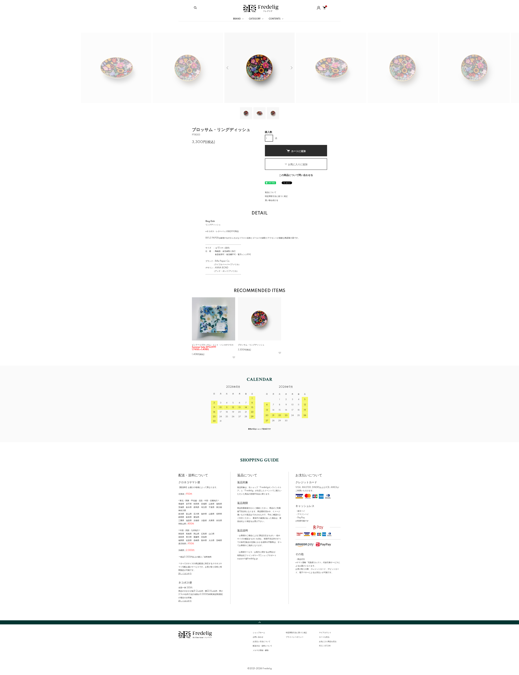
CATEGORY (255, 19)
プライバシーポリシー (294, 637)
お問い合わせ (258, 637)
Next (291, 68)
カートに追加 (298, 151)
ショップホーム (259, 633)
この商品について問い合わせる (296, 175)
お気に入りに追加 (297, 164)
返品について (270, 192)
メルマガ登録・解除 (261, 650)
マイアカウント (325, 633)
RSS (321, 646)
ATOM (327, 646)
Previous (228, 68)
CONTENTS (274, 19)
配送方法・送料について (262, 646)
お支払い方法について (261, 642)
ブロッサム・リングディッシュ (251, 345)
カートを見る (324, 637)
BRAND (237, 19)
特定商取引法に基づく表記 (276, 196)
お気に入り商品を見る (328, 642)
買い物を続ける (271, 200)
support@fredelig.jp (247, 559)
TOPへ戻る (259, 622)
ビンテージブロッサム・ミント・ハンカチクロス (213, 347)
